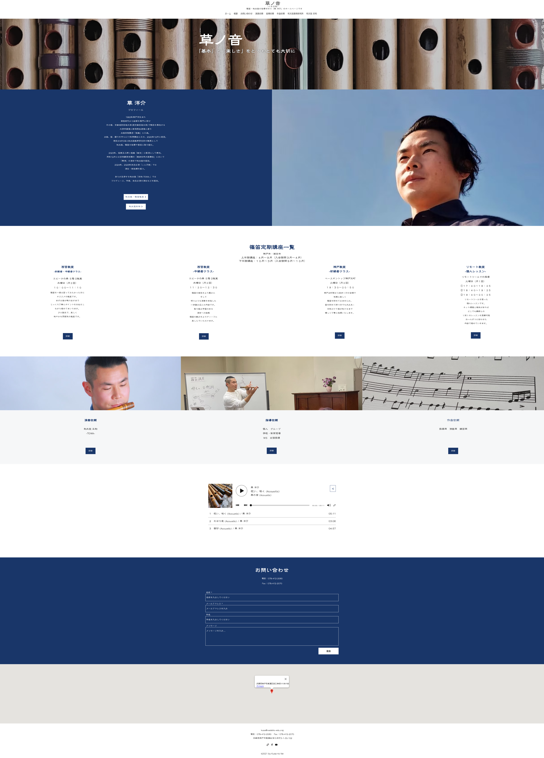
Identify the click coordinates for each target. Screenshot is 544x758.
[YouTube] (276, 744)
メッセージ (211, 626)
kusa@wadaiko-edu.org (272, 730)
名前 (208, 592)
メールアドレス (213, 604)
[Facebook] (272, 744)
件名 (208, 615)
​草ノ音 (272, 3)
